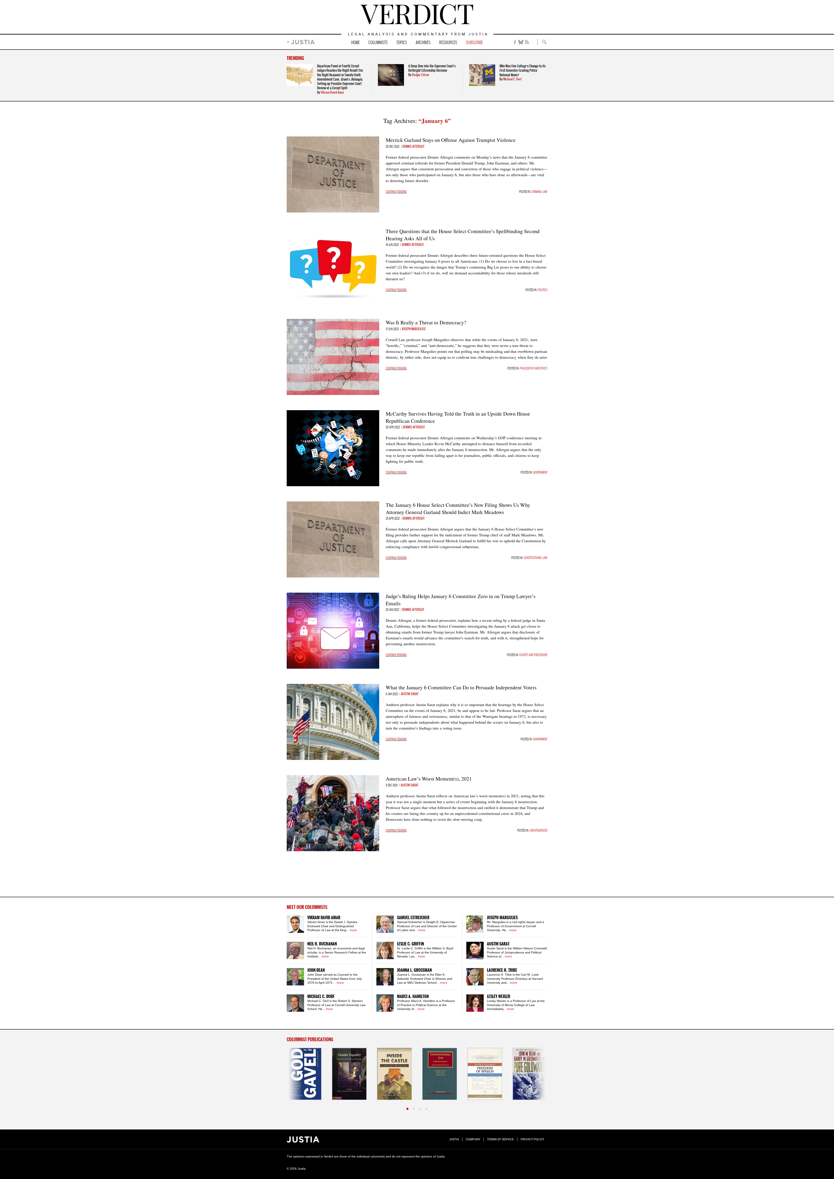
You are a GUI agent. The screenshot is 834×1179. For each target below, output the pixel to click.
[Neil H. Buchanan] (295, 950)
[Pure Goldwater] (484, 1074)
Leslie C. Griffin (410, 944)
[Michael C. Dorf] (295, 1003)
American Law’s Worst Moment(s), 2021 (429, 778)
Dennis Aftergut (413, 146)
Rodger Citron (420, 75)
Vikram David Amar (332, 92)
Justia (303, 42)
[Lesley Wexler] (475, 1003)
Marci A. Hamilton (413, 996)
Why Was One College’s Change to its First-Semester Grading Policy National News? (523, 70)
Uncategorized (538, 830)
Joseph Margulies (414, 329)
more (353, 930)
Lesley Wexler (498, 996)
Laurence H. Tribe (502, 970)
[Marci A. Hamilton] (385, 1003)
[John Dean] (295, 976)
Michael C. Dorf (512, 79)
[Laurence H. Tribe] (475, 976)
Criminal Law (539, 192)
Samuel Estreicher (413, 917)
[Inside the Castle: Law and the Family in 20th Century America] (349, 1074)
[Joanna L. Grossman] (385, 976)
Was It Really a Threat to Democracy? (426, 322)
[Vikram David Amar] (295, 924)
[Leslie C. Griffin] (385, 950)
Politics (542, 290)
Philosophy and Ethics (533, 368)
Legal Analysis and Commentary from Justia (418, 34)
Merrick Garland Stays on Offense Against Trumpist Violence (451, 139)
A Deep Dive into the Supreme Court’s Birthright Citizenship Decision (431, 68)
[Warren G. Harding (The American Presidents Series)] (530, 1074)
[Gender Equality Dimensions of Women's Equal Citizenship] (304, 1074)
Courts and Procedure (533, 655)
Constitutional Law (535, 558)
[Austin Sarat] (475, 950)
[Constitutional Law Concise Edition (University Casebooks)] (394, 1074)
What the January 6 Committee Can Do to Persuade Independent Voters (461, 687)
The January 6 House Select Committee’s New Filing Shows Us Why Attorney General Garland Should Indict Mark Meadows (458, 508)
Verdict (417, 14)
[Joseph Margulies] (475, 924)
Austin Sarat (410, 694)
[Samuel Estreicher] (385, 924)
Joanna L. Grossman (414, 970)
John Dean (316, 970)
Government (540, 472)
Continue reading (396, 192)
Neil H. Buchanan (322, 944)
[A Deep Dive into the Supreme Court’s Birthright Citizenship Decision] (391, 75)
